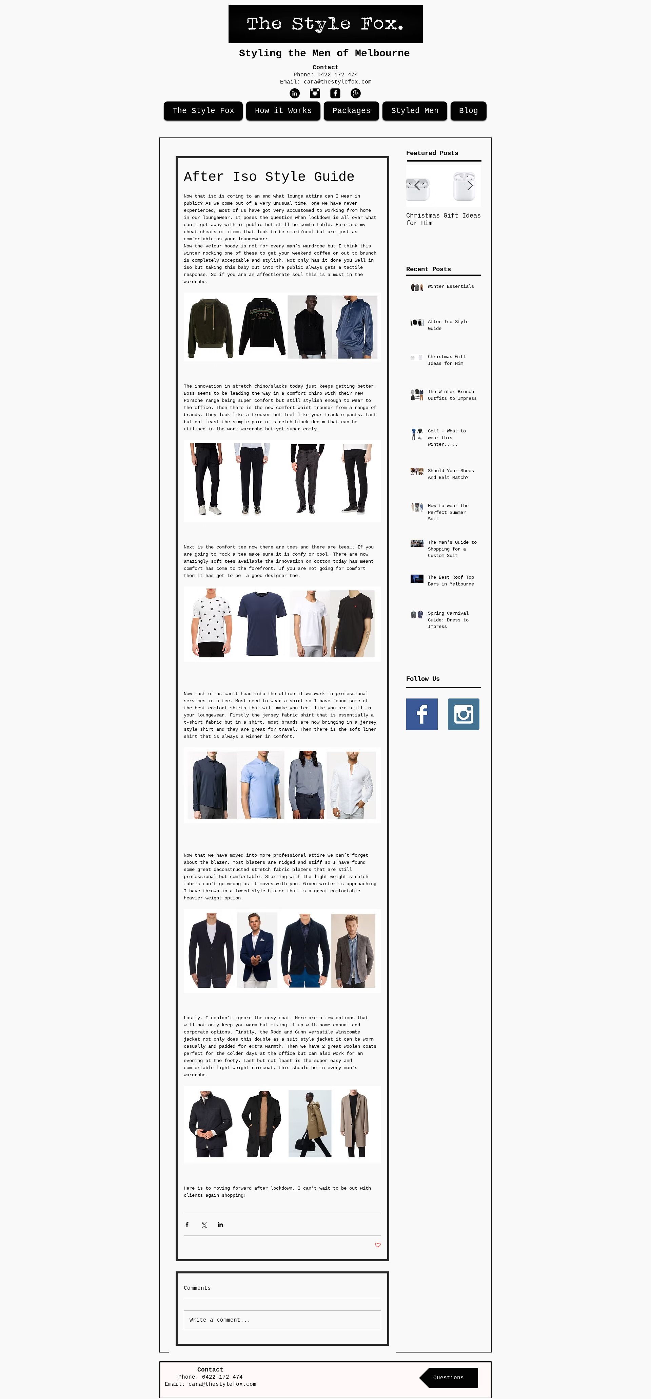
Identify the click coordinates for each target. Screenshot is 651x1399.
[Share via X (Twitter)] (203, 1224)
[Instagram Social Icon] (463, 714)
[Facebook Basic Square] (422, 714)
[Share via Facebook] (187, 1224)
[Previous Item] (417, 186)
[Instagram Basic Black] (315, 93)
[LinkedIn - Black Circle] (295, 93)
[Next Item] (470, 186)
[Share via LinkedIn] (220, 1224)
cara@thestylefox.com (338, 82)
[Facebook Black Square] (335, 93)
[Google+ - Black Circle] (356, 93)
